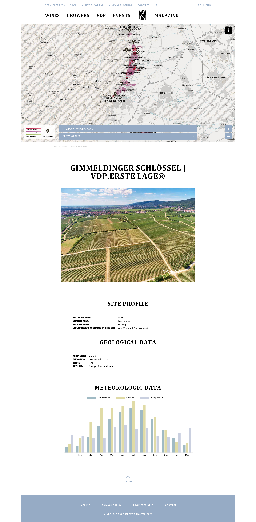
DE (199, 5)
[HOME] (142, 16)
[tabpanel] (128, 235)
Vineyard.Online (79, 146)
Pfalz (120, 317)
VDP (55, 146)
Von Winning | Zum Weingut (133, 327)
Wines (64, 146)
